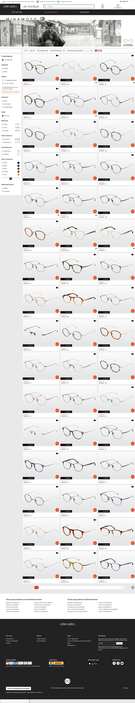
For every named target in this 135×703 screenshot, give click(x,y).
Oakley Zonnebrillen (12, 605)
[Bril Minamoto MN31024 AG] (41, 66)
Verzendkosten (41, 641)
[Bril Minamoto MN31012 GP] (41, 564)
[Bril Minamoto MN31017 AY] (116, 498)
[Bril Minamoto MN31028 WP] (41, 232)
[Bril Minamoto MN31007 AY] (78, 199)
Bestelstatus (71, 645)
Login (102, 8)
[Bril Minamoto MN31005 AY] (78, 398)
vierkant (6, 154)
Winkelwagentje (118, 8)
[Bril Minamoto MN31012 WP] (116, 398)
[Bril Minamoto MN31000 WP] (78, 133)
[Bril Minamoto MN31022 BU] (41, 332)
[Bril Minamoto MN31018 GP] (116, 166)
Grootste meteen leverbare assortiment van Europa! (20, 1)
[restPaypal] (20, 663)
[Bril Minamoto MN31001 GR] (41, 166)
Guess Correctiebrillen (105, 605)
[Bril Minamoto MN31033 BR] (78, 564)
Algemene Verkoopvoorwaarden (16, 692)
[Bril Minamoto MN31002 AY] (78, 100)
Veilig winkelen (41, 638)
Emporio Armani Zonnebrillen (43, 602)
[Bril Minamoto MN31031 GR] (78, 431)
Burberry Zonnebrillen (41, 611)
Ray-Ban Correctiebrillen (75, 602)
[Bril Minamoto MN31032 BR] (78, 531)
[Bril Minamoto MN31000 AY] (116, 464)
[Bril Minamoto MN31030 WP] (116, 133)
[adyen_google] (30, 663)
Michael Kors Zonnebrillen (42, 605)
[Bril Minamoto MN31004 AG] (41, 265)
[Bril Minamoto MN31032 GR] (41, 464)
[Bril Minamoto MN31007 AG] (78, 166)
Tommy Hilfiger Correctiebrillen (108, 609)
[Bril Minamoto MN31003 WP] (78, 66)
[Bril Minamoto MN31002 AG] (116, 431)
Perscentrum (10, 638)
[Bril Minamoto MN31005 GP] (41, 531)
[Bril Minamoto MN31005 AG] (78, 498)
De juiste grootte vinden (10, 92)
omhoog (125, 688)
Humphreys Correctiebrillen (76, 607)
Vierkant (6, 130)
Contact (8, 643)
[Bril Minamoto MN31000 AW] (116, 199)
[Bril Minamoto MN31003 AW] (116, 100)
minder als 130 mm (11, 80)
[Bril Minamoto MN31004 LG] (116, 299)
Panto (5, 124)
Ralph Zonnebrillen (40, 609)
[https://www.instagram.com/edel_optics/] (118, 663)
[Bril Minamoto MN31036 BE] (78, 232)
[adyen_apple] (25, 663)
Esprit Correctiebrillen (105, 611)
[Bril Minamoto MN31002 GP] (41, 398)
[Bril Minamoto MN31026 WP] (41, 498)
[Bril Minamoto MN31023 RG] (41, 431)
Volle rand (7, 139)
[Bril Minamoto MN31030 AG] (41, 100)
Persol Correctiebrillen (105, 602)
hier (101, 649)
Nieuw (5, 101)
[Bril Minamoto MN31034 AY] (116, 564)
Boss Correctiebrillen (105, 607)
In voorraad (7, 104)
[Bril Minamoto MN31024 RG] (41, 299)
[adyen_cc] (7, 663)
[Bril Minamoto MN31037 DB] (116, 531)
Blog (69, 643)
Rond (5, 127)
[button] (10, 6)
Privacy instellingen (12, 641)
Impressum (39, 692)
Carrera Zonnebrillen (12, 609)
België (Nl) (125, 1)
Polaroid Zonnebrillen (12, 611)
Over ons (9, 636)
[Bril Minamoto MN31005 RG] (41, 365)
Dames (6, 68)
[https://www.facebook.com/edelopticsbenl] (114, 663)
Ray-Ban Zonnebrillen (12, 602)
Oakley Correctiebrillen (74, 605)
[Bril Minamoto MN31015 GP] (78, 365)
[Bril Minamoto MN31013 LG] (41, 199)
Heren (5, 71)
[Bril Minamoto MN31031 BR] (78, 265)
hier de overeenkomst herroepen (18, 688)
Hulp (69, 636)
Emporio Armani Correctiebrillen (77, 611)
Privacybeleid (31, 692)
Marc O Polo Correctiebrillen (76, 609)
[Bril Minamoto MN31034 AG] (78, 464)
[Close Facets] (10, 51)
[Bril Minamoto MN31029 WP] (116, 365)
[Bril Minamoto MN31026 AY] (116, 66)
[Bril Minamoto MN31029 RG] (41, 133)
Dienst (39, 636)
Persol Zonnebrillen (12, 607)
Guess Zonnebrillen (40, 607)
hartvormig (7, 151)
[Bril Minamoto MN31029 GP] (116, 332)
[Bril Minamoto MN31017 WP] (116, 265)
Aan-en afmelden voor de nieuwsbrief (79, 641)
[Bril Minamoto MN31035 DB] (78, 299)
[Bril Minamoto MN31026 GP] (78, 332)
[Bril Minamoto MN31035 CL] (116, 232)
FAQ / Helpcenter (73, 638)
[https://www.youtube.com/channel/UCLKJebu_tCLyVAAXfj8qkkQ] (122, 663)
